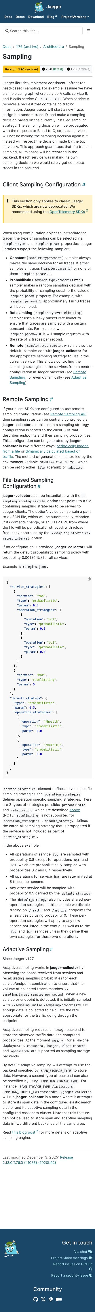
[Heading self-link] (83, 185)
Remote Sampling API (68, 414)
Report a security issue (69, 1275)
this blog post (23, 1132)
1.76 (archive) (27, 46)
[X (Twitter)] (43, 1299)
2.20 (54, 69)
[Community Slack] (51, 1299)
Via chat (80, 1252)
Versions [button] (79, 17)
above (75, 810)
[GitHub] (35, 1299)
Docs (7, 46)
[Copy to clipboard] (89, 579)
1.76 (80, 69)
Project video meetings (69, 1258)
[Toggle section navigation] (88, 30)
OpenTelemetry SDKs (67, 211)
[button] (65, 17)
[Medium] (59, 1299)
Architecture (53, 46)
